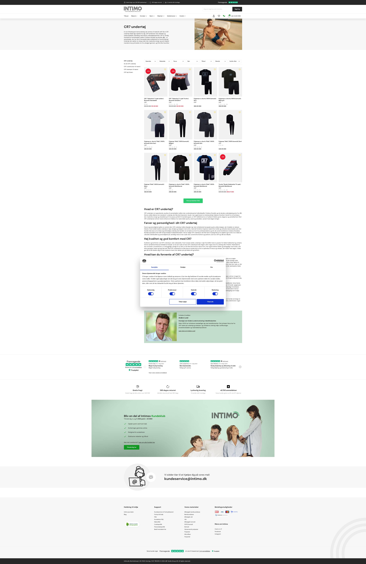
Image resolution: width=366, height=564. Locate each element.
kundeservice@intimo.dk (185, 478)
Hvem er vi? (218, 529)
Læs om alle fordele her (146, 442)
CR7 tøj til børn (128, 72)
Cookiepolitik (158, 524)
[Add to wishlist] (165, 69)
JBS (164, 37)
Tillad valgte (183, 301)
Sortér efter (233, 61)
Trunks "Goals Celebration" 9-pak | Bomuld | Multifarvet (230, 185)
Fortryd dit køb (158, 514)
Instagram (218, 534)
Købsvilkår (157, 522)
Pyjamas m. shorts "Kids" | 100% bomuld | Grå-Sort (154, 142)
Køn (188, 61)
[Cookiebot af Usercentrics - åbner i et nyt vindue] (215, 261)
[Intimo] (133, 9)
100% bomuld (188, 524)
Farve (175, 61)
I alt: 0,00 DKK (235, 16)
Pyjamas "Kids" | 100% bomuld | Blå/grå (179, 142)
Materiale (162, 61)
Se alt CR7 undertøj (130, 64)
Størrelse (148, 61)
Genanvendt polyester (191, 529)
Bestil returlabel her (160, 529)
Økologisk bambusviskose (192, 512)
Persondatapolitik (159, 527)
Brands (218, 61)
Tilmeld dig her (131, 447)
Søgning (237, 9)
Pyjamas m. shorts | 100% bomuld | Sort (205, 99)
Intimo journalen (129, 512)
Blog (125, 514)
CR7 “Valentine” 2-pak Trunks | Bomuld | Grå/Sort (179, 99)
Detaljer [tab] (183, 267)
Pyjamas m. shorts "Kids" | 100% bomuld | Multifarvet (179, 185)
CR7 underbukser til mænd (132, 66)
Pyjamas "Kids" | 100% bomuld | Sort (230, 141)
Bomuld (186, 527)
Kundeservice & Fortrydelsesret (163, 512)
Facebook (218, 531)
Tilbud (126, 16)
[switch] (172, 293)
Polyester (187, 532)
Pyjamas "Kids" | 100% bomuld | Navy (154, 185)
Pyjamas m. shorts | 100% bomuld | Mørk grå (230, 99)
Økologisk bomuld (189, 522)
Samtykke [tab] (154, 267)
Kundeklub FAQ (158, 519)
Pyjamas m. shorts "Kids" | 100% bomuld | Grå (204, 142)
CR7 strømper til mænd (131, 69)
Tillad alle (210, 301)
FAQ (155, 517)
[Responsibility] (224, 16)
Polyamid (187, 537)
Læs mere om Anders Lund (187, 331)
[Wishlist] (219, 16)
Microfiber (187, 534)
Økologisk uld (188, 517)
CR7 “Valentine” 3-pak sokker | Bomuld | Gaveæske (154, 99)
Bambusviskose (189, 514)
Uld (185, 519)
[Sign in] (213, 16)
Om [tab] (211, 267)
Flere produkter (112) (193, 201)
